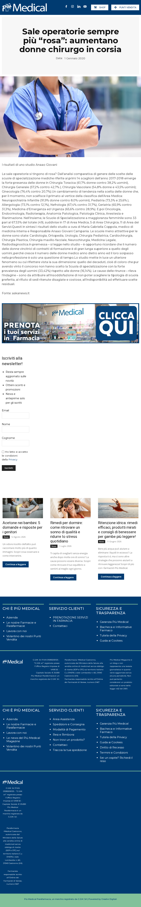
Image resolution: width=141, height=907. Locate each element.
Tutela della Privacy (113, 635)
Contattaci (60, 626)
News (6, 537)
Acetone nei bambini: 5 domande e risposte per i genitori (22, 527)
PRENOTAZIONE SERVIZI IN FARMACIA (70, 619)
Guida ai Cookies (111, 640)
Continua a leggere (15, 564)
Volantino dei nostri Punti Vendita (23, 637)
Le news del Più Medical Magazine (23, 739)
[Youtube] (85, 7)
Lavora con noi (16, 631)
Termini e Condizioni (114, 752)
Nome (6, 424)
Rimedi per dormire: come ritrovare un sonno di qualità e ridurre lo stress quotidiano (66, 532)
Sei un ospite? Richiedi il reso (116, 759)
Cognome (8, 438)
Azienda (12, 617)
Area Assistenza (64, 719)
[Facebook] (66, 7)
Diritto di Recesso (112, 747)
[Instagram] (72, 7)
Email (5, 410)
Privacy (12, 459)
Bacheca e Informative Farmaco (116, 628)
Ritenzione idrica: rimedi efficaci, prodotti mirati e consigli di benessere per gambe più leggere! (118, 530)
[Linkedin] (79, 7)
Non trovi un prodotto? (69, 739)
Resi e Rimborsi (63, 734)
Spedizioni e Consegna (68, 724)
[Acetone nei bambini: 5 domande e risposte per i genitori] (23, 508)
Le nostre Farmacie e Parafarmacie (21, 624)
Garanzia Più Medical (114, 622)
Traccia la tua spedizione (70, 750)
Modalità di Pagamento (69, 729)
